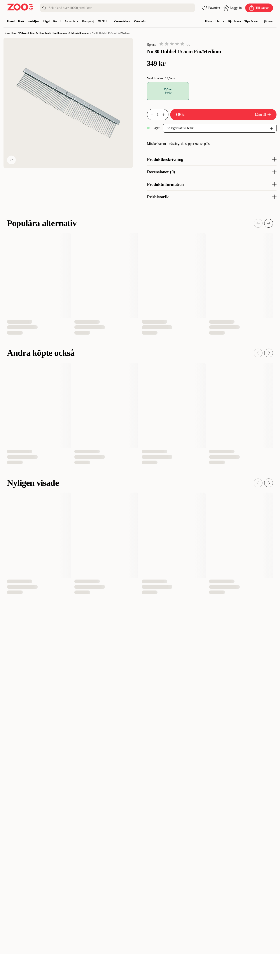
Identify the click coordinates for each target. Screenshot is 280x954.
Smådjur (33, 21)
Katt (21, 21)
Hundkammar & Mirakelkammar (71, 33)
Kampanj (88, 21)
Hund (10, 21)
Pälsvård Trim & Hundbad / (35, 33)
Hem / (7, 33)
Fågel (46, 21)
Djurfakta (234, 21)
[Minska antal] (165, 114)
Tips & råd (251, 21)
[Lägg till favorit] (11, 160)
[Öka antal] (150, 114)
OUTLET (104, 21)
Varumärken (122, 21)
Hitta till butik (214, 21)
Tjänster (267, 21)
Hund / (15, 33)
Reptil (57, 21)
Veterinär (140, 21)
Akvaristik (71, 21)
